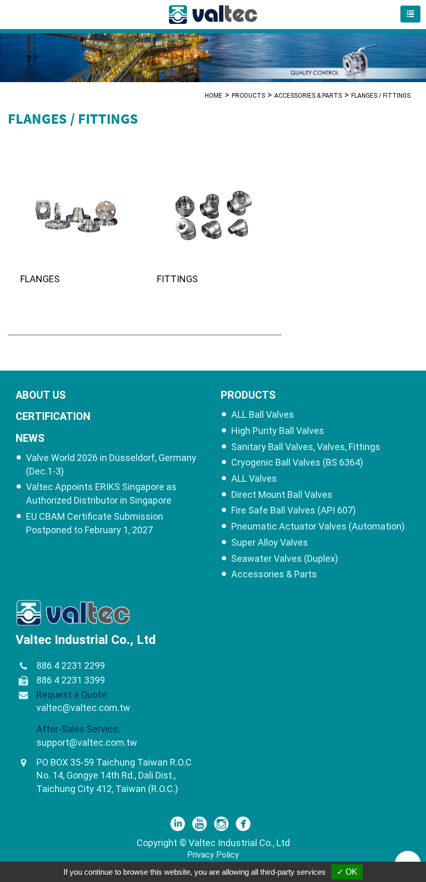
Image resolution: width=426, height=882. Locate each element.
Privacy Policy (213, 855)
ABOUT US (41, 395)
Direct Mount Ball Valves (281, 494)
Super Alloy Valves (269, 542)
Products (248, 95)
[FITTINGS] (212, 236)
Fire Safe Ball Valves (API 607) (293, 510)
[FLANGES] (76, 236)
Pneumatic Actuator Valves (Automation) (318, 526)
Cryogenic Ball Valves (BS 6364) (297, 462)
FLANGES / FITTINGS (380, 95)
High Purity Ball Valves (277, 430)
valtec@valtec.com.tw (83, 707)
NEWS (30, 438)
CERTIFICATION (53, 416)
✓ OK (347, 871)
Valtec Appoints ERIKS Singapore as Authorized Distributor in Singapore (101, 493)
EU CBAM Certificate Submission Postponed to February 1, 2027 (94, 523)
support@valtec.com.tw (86, 742)
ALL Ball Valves (262, 414)
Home (213, 95)
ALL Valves (254, 478)
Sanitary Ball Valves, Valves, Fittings (305, 446)
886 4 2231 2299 (70, 665)
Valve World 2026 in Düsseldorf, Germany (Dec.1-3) (111, 464)
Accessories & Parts (308, 95)
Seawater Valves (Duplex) (284, 558)
